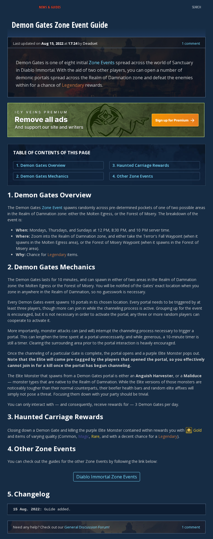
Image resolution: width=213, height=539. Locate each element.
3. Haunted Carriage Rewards (140, 165)
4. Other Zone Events (132, 176)
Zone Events (102, 62)
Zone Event (52, 207)
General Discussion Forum (86, 527)
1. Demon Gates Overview (40, 165)
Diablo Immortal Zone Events (106, 477)
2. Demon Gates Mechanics (42, 176)
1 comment (191, 43)
